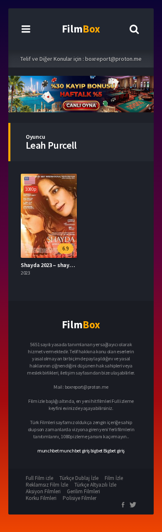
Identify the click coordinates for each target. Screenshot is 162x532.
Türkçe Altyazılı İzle (95, 484)
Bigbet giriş (114, 450)
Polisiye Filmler (79, 498)
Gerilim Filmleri (83, 491)
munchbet (48, 450)
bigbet (97, 450)
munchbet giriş (74, 450)
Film (81, 28)
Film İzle (114, 478)
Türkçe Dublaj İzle (78, 478)
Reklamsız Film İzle (47, 484)
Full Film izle (39, 478)
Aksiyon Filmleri (43, 491)
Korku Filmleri (41, 498)
